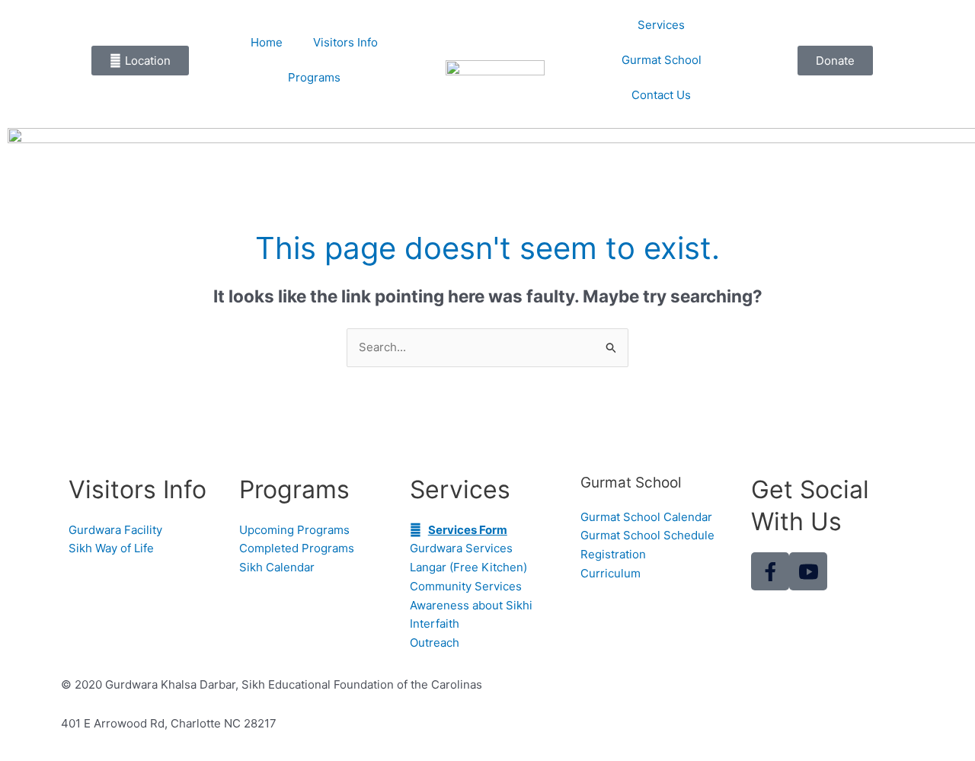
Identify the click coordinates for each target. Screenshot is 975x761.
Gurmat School (662, 60)
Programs (314, 77)
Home (267, 42)
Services (661, 25)
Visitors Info (345, 42)
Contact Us (661, 95)
